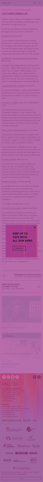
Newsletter (19, 248)
